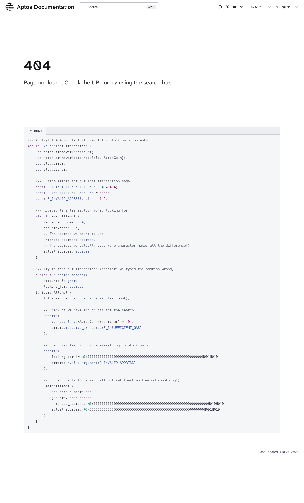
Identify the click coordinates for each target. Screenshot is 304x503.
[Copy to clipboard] (274, 139)
